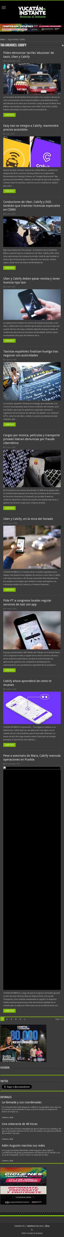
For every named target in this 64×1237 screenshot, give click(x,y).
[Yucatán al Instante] (32, 11)
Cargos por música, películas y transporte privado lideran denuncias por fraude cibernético (31, 439)
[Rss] (32, 1229)
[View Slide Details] (23, 1044)
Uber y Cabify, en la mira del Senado (28, 519)
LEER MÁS (9, 115)
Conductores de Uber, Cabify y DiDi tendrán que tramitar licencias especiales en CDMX (31, 205)
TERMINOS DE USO (34, 1226)
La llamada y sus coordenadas (22, 1102)
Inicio (2, 39)
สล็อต (47, 1226)
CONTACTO (19, 1226)
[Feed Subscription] (63, 45)
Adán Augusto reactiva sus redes (23, 1145)
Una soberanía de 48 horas (20, 1124)
